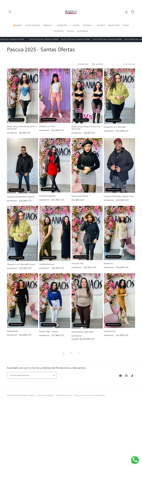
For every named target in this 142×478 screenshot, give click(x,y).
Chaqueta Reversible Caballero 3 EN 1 (119, 196)
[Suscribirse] (54, 375)
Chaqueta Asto (77, 263)
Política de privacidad (45, 395)
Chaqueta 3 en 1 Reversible (115, 127)
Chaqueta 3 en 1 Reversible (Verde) (21, 264)
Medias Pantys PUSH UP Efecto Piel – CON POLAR (22, 127)
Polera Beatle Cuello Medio (82, 332)
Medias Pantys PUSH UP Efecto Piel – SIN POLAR (86, 128)
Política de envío (80, 395)
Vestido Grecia (110, 331)
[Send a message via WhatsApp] (135, 460)
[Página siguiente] (78, 353)
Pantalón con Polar (47, 126)
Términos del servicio (64, 395)
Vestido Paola (12, 331)
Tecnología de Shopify (26, 395)
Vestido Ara (108, 263)
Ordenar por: (83, 64)
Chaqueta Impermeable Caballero (20, 197)
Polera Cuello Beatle (80, 196)
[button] (10, 12)
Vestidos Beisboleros (47, 196)
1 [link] (63, 352)
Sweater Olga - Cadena (48, 331)
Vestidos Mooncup (46, 264)
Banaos (15, 395)
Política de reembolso (97, 395)
